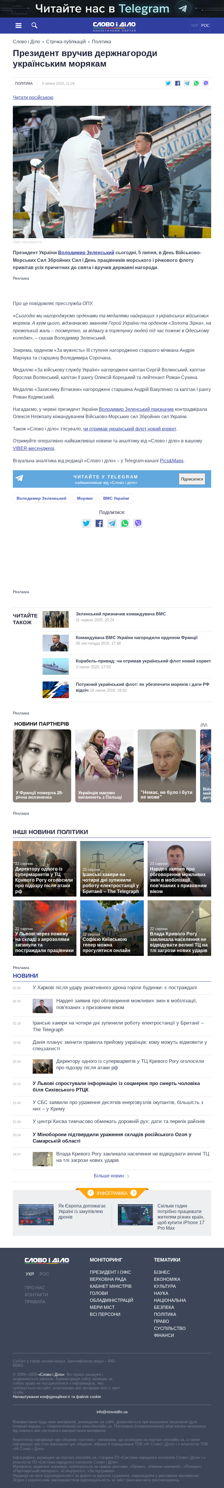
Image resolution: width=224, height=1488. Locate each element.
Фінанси (164, 1335)
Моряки (85, 498)
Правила (35, 1301)
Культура (165, 1286)
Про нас (35, 1287)
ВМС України (116, 498)
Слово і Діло (26, 41)
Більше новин (109, 1175)
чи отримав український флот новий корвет (129, 428)
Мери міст (102, 1307)
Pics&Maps (171, 460)
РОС (205, 25)
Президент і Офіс (110, 1272)
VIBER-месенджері (33, 448)
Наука (161, 1293)
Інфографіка (112, 1193)
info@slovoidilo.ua (112, 1412)
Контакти (36, 1294)
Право (161, 1321)
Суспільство (170, 1328)
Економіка (167, 1279)
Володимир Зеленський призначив (136, 409)
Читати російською (33, 97)
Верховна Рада (108, 1279)
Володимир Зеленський (86, 252)
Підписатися (192, 479)
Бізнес (162, 1272)
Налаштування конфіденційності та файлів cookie (57, 1396)
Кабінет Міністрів (111, 1286)
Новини (25, 976)
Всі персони (105, 1314)
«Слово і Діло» (51, 1374)
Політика (101, 41)
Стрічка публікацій (66, 41)
